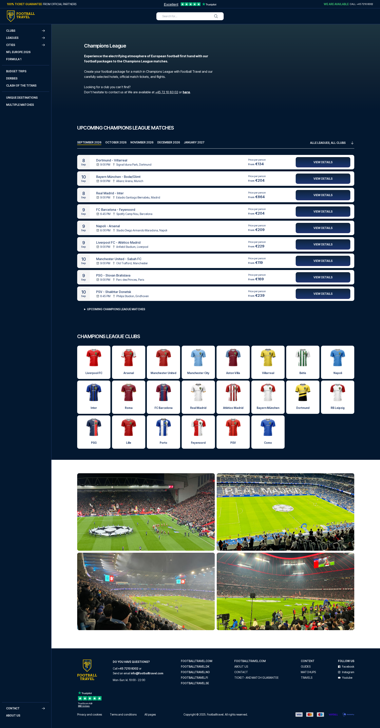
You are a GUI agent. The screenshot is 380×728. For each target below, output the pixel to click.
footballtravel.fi (194, 677)
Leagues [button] (12, 37)
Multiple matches (20, 104)
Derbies (11, 78)
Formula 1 (13, 59)
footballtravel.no (195, 672)
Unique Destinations (22, 97)
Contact (241, 672)
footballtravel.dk (195, 666)
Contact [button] (13, 708)
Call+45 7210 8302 (361, 4)
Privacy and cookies (89, 714)
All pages (150, 714)
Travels (306, 677)
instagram (348, 672)
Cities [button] (10, 45)
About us (13, 715)
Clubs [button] (10, 30)
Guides (306, 666)
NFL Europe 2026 (18, 52)
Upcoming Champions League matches (116, 309)
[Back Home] (21, 16)
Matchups (308, 672)
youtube (347, 677)
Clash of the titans (21, 85)
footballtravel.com (196, 661)
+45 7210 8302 (128, 668)
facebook (348, 666)
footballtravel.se (195, 683)
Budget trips (16, 71)
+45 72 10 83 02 (166, 92)
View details (323, 162)
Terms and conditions (123, 714)
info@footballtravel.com (147, 673)
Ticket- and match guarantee (256, 677)
